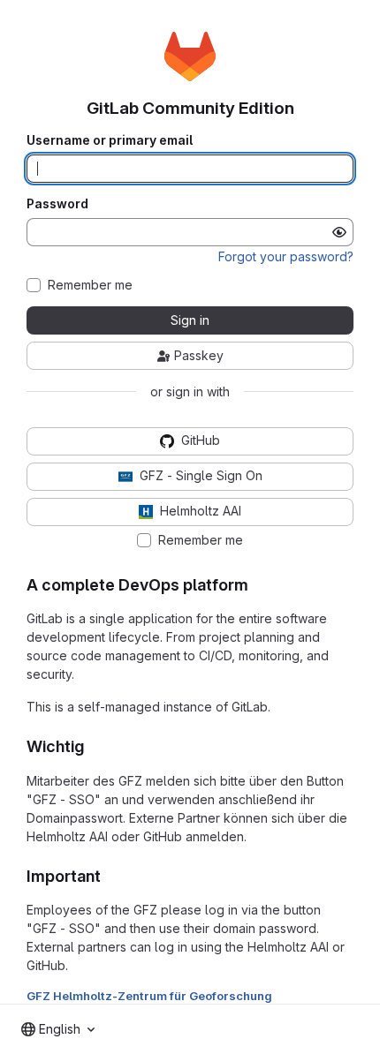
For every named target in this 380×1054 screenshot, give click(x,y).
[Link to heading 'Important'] (109, 876)
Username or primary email (110, 140)
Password (57, 204)
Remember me (90, 285)
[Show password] (339, 232)
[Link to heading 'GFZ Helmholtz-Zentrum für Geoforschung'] (278, 996)
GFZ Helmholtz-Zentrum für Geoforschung (149, 996)
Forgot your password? (285, 256)
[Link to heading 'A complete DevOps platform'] (257, 585)
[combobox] (58, 1029)
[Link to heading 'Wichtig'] (93, 746)
